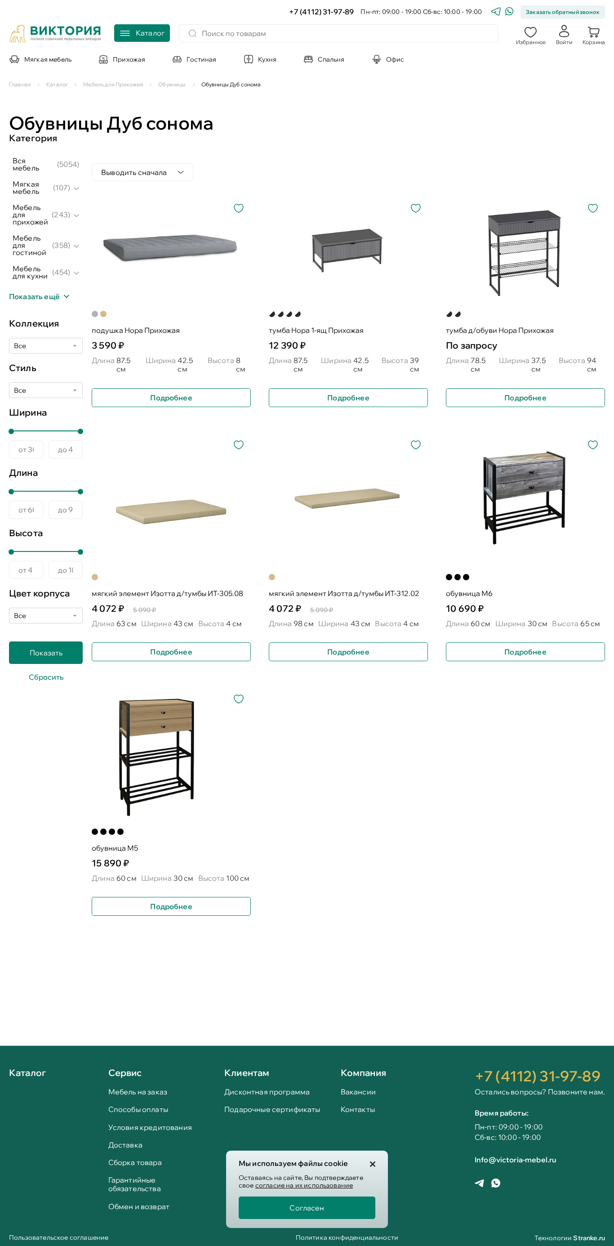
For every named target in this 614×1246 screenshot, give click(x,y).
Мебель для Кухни (30, 272)
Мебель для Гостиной (29, 245)
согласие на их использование (304, 1185)
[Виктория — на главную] (55, 34)
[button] (531, 34)
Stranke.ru (589, 1238)
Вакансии (358, 1092)
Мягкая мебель (26, 187)
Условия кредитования (150, 1127)
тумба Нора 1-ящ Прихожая (316, 330)
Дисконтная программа (267, 1092)
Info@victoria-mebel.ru (515, 1159)
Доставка (125, 1145)
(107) (61, 187)
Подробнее (171, 397)
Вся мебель (26, 164)
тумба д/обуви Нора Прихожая (500, 330)
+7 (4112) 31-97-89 (321, 12)
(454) (61, 272)
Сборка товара (135, 1162)
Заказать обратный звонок (563, 12)
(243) (61, 214)
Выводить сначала (134, 172)
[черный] (449, 577)
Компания (363, 1072)
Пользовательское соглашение (58, 1238)
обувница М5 (115, 848)
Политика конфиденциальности (347, 1238)
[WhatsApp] (509, 12)
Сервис (125, 1072)
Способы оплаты (138, 1109)
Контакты (358, 1109)
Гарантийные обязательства (134, 1184)
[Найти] (192, 33)
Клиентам (246, 1072)
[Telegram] (496, 12)
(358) (61, 245)
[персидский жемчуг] (289, 314)
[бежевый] (103, 314)
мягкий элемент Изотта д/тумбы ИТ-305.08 (167, 593)
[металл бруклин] (272, 314)
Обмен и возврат (138, 1206)
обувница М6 (469, 593)
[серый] (95, 314)
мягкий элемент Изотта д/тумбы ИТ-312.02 (344, 593)
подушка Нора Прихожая (136, 330)
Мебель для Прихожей (30, 214)
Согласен (306, 1207)
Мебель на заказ (137, 1092)
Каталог (27, 1073)
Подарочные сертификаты (272, 1109)
